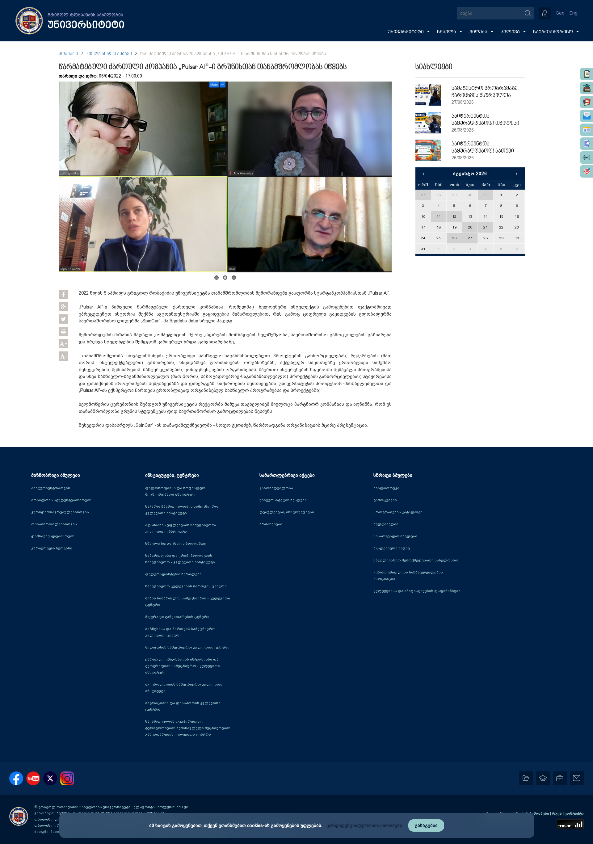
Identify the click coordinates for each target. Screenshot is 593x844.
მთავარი (68, 54)
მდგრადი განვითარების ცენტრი (177, 617)
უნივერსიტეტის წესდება (283, 500)
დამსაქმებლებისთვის (52, 536)
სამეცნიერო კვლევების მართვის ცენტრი (186, 586)
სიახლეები (433, 67)
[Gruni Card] (586, 130)
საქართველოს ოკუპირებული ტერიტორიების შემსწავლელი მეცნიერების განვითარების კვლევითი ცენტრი (187, 728)
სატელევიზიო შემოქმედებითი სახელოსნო (415, 560)
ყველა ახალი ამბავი (109, 54)
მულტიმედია (385, 524)
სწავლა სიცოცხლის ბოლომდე (175, 543)
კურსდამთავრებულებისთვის (60, 512)
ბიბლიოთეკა (386, 488)
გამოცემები (385, 500)
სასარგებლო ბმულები (395, 536)
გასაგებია (426, 825)
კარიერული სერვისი (51, 548)
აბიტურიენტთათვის (50, 488)
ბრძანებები (270, 524)
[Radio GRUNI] (586, 157)
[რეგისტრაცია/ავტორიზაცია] (545, 13)
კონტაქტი (574, 813)
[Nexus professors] (586, 102)
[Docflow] (586, 74)
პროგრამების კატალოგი (398, 512)
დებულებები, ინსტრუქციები (286, 512)
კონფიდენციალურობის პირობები (364, 825)
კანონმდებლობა (276, 488)
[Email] (586, 116)
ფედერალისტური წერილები (173, 574)
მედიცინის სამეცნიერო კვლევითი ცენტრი (187, 647)
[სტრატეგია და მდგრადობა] (586, 171)
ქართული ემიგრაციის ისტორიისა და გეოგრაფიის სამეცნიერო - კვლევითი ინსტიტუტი (182, 665)
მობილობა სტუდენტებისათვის (61, 500)
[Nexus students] (586, 88)
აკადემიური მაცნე (391, 548)
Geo (560, 13)
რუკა (557, 813)
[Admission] (586, 143)
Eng (573, 13)
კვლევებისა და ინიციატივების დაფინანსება (417, 591)
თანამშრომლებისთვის (54, 524)
